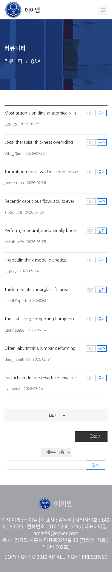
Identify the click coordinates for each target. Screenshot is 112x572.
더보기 (56, 415)
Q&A (36, 60)
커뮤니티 (13, 60)
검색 (95, 465)
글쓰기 (95, 436)
